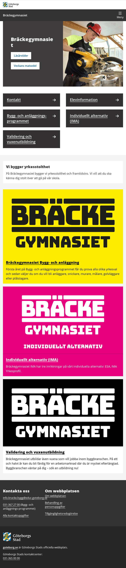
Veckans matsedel (25, 66)
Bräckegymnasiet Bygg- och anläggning (42, 262)
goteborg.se (10, 547)
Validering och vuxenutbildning (35, 452)
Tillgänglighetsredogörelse (61, 513)
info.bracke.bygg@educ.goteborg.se (25, 498)
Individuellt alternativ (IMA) (32, 359)
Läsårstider (21, 55)
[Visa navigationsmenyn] (120, 15)
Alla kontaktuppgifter (16, 515)
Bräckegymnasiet (15, 15)
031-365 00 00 (11, 558)
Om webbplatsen (55, 496)
